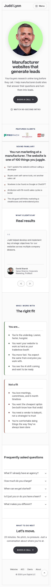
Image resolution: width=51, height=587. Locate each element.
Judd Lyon (12, 6)
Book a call (24, 99)
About (38, 569)
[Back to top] (44, 573)
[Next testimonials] (30, 284)
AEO (22, 569)
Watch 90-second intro (27, 109)
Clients (30, 569)
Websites (14, 569)
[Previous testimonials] (21, 284)
